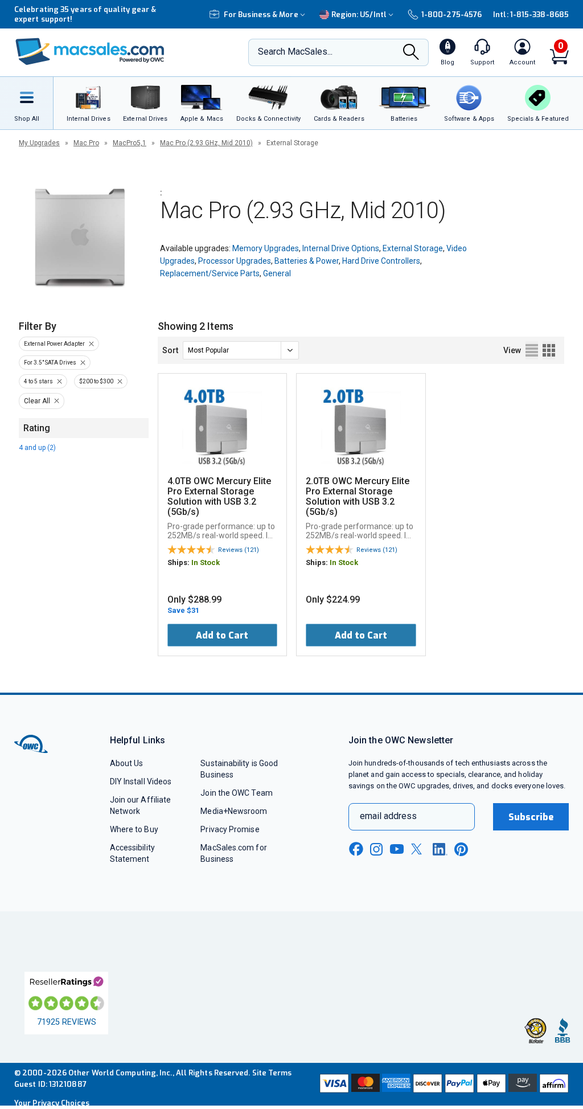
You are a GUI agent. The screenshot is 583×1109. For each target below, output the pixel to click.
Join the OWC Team (236, 792)
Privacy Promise (229, 829)
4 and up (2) (37, 448)
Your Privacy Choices (51, 1103)
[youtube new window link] (396, 849)
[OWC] (90, 53)
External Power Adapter (54, 344)
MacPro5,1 (129, 143)
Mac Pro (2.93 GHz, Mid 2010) (206, 143)
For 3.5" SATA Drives (50, 362)
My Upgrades (39, 143)
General (277, 273)
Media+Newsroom (233, 811)
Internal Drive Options (340, 248)
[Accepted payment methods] (443, 1084)
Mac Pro (86, 143)
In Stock (205, 562)
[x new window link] (418, 849)
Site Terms (272, 1073)
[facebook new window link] (355, 849)
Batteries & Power (306, 260)
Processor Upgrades (234, 260)
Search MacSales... (295, 51)
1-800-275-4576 (451, 14)
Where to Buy (134, 829)
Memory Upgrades (265, 248)
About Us (126, 763)
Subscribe (531, 817)
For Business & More (261, 14)
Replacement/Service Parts (210, 273)
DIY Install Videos (141, 781)
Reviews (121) (238, 550)
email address (388, 816)
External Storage (413, 248)
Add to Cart (222, 635)
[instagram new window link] (376, 849)
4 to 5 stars (38, 381)
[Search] (411, 53)
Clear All (37, 401)
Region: (359, 14)
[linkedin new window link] (440, 849)
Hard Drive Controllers (381, 260)
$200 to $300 (96, 381)
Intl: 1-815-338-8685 (531, 14)
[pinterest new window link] (461, 849)
